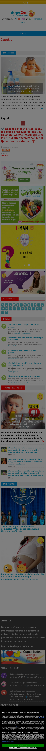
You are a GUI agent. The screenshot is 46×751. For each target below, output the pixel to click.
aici (16, 726)
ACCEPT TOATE (23, 745)
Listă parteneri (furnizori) (8, 741)
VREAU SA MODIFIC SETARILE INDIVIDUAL (23, 748)
